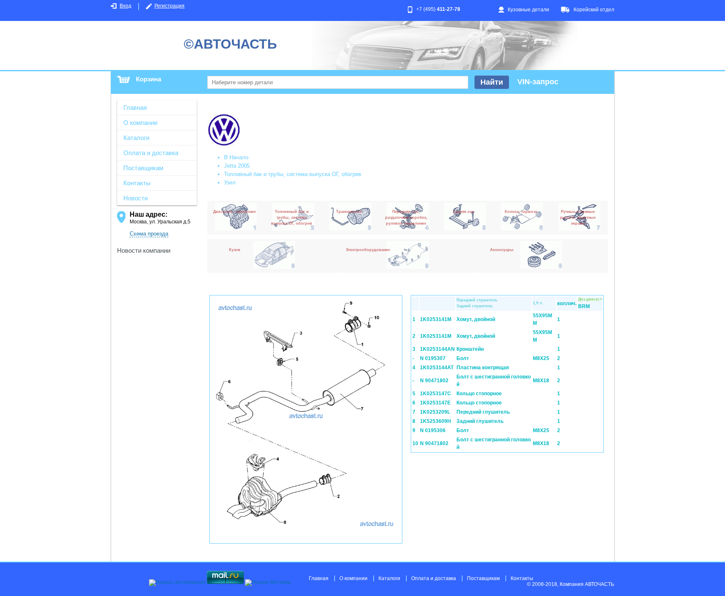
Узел (230, 182)
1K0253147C (435, 393)
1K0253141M (435, 319)
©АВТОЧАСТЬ (230, 44)
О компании (140, 122)
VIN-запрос (537, 82)
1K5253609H (435, 421)
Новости (135, 198)
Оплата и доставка (150, 152)
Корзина (148, 79)
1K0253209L (435, 412)
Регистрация (169, 6)
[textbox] (337, 82)
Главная (135, 107)
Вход (125, 6)
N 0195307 (433, 358)
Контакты (137, 183)
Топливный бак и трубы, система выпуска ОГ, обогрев (292, 174)
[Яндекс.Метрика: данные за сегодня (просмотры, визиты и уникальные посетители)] (268, 582)
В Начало (236, 157)
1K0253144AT (437, 368)
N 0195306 (433, 430)
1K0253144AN (437, 349)
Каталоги (136, 137)
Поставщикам (143, 167)
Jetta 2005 (237, 166)
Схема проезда (149, 234)
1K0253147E (435, 403)
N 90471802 (434, 381)
